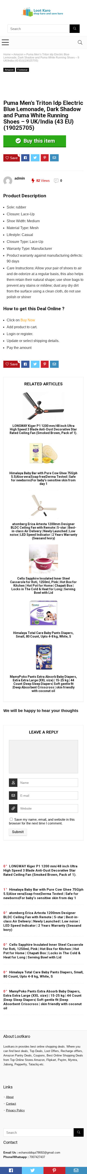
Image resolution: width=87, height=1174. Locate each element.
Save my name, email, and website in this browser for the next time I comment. (42, 821)
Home (7, 54)
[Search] (80, 42)
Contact (11, 1103)
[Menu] (5, 42)
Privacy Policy (15, 1110)
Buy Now (28, 320)
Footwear (22, 69)
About (10, 1097)
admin (19, 178)
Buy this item (38, 141)
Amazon (18, 54)
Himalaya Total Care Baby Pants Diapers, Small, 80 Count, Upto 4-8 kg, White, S (43, 634)
